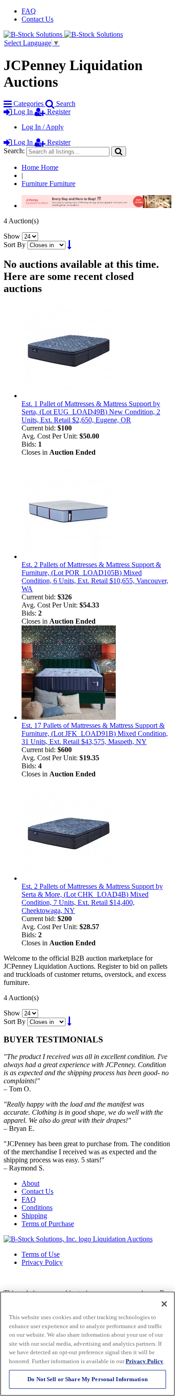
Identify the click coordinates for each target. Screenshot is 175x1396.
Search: (14, 151)
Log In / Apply (43, 127)
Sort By (15, 244)
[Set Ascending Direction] (69, 244)
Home (40, 167)
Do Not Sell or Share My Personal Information (87, 1379)
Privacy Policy (42, 1262)
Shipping (34, 1215)
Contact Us (37, 19)
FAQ (29, 11)
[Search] (118, 151)
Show (12, 236)
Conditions (37, 1207)
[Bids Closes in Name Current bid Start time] (47, 244)
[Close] (164, 1304)
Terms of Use (41, 1254)
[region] (87, 1343)
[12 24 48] (30, 236)
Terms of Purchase (48, 1224)
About (30, 1183)
